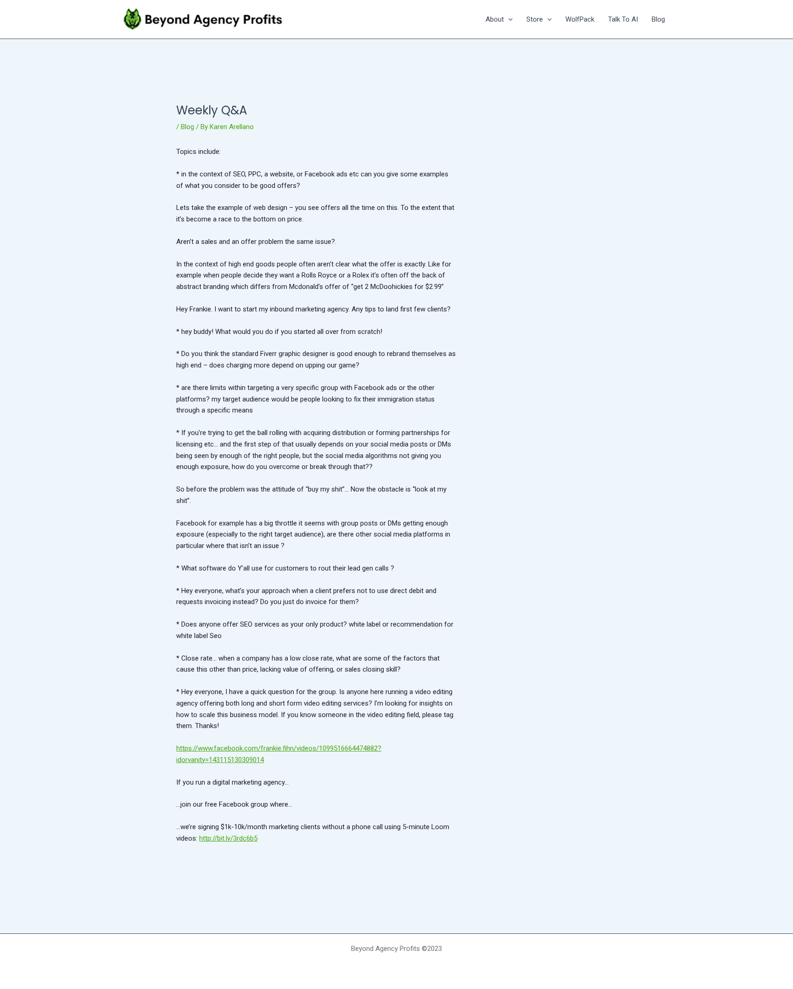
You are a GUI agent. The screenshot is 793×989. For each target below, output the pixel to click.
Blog (187, 127)
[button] (508, 19)
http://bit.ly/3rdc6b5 (228, 838)
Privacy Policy (396, 964)
